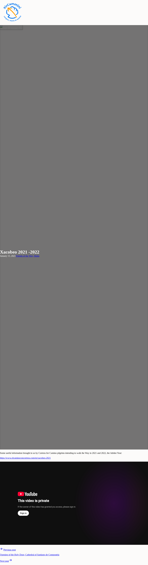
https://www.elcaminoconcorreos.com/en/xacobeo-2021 (25, 458)
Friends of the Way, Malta (27, 256)
